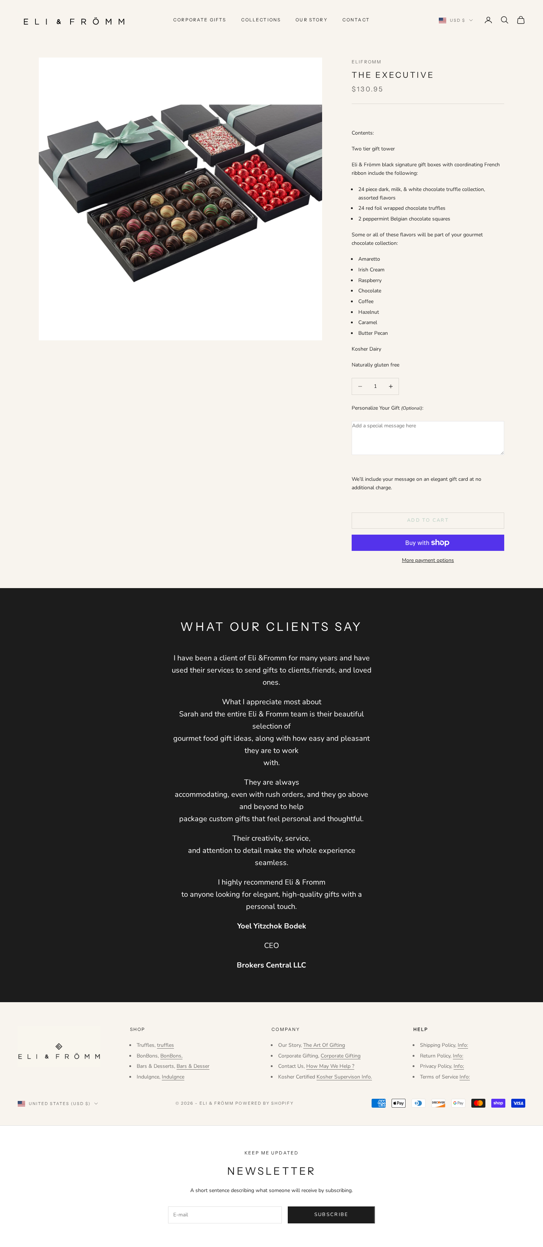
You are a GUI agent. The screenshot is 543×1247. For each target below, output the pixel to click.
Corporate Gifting (341, 1055)
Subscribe (331, 1214)
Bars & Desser (193, 1066)
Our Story (311, 19)
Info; (459, 1066)
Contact (356, 19)
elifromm (367, 62)
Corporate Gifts (199, 19)
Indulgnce (173, 1076)
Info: (463, 1045)
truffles (165, 1045)
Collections (261, 19)
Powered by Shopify (264, 1103)
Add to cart (428, 520)
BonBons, (171, 1055)
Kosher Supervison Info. (344, 1076)
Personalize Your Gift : (387, 407)
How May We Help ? (330, 1066)
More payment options (428, 560)
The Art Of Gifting (324, 1045)
